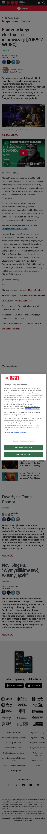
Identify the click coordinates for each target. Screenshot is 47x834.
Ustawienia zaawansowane (23, 441)
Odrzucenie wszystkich (23, 447)
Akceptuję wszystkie (24, 454)
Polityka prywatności (32, 408)
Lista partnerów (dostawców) (15, 432)
